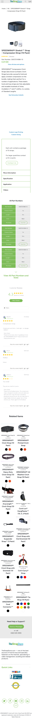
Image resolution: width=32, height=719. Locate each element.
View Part (23, 222)
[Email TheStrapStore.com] (16, 705)
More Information (9, 173)
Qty (3, 119)
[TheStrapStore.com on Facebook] (10, 701)
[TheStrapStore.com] (16, 1)
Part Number (8, 206)
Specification (8, 178)
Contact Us (12, 163)
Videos (5, 190)
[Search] (26, 1)
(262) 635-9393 (16, 633)
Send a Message (16, 627)
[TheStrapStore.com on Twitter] (4, 701)
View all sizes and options (16, 64)
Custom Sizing (16, 134)
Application (7, 184)
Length (4, 106)
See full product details (16, 95)
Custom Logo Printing (16, 132)
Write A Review (16, 300)
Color (8, 218)
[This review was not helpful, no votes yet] (27, 344)
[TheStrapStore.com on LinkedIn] (27, 701)
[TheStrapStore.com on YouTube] (16, 701)
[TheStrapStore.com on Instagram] (21, 701)
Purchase (8, 222)
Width (4, 101)
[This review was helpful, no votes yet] (24, 344)
